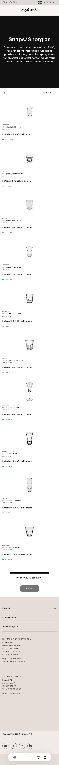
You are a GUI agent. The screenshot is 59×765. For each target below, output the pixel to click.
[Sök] (31, 757)
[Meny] (14, 757)
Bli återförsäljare (10, 2)
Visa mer (29, 588)
